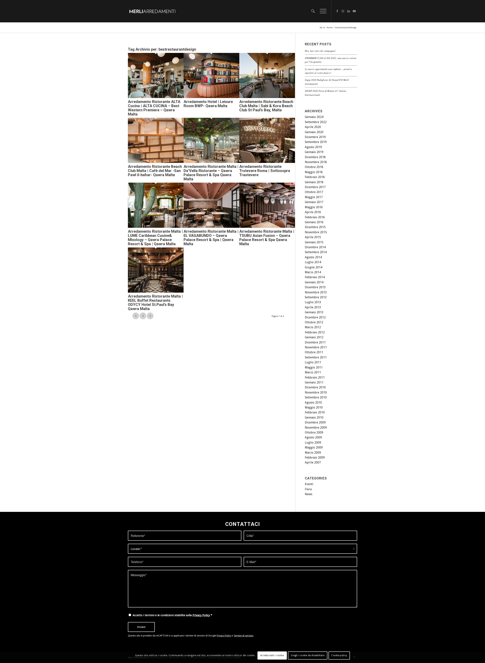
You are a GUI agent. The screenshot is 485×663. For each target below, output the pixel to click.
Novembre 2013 (316, 292)
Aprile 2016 (313, 212)
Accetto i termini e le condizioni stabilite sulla (172, 615)
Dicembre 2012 (315, 317)
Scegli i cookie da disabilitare (308, 655)
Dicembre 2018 (315, 157)
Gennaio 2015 (314, 242)
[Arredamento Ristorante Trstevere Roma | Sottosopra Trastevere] (267, 162)
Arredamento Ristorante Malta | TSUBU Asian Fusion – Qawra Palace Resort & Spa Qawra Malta (266, 237)
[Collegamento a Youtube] (354, 11)
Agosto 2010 (313, 402)
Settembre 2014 (316, 252)
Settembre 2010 (316, 397)
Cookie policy (339, 655)
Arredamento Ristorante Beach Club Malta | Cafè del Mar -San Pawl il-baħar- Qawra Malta (155, 170)
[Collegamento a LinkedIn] (348, 11)
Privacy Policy (201, 615)
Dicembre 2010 (315, 387)
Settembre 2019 (316, 142)
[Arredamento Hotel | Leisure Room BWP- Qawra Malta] (211, 97)
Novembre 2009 (316, 427)
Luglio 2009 (313, 442)
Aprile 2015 (313, 237)
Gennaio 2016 (314, 222)
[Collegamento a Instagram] (343, 11)
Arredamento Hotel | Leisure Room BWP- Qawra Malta (208, 103)
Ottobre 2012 (314, 322)
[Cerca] (313, 11)
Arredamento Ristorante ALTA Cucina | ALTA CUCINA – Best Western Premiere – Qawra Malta (154, 107)
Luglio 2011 (313, 362)
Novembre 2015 (316, 232)
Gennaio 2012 (314, 337)
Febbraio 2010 (315, 412)
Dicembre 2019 (315, 137)
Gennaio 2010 (314, 417)
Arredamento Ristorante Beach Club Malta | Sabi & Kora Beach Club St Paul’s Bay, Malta (266, 105)
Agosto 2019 (313, 147)
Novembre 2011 (316, 347)
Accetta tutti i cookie (272, 655)
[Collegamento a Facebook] (337, 11)
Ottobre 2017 (314, 192)
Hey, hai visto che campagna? (320, 51)
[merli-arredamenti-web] (152, 11)
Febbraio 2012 (315, 332)
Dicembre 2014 (315, 247)
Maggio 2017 (314, 197)
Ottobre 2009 (314, 432)
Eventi (309, 484)
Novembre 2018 (316, 162)
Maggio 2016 (314, 207)
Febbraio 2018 (315, 177)
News (308, 494)
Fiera (308, 489)
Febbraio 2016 (315, 217)
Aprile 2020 (313, 127)
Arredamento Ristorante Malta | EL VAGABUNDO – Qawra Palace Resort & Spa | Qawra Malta (211, 237)
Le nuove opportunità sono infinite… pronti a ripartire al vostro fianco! (328, 71)
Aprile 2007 (313, 462)
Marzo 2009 (313, 452)
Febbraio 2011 (315, 377)
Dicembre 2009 (315, 422)
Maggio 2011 (314, 367)
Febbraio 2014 (315, 277)
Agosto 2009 (313, 437)
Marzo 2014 (313, 272)
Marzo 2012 (313, 327)
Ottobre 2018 (314, 167)
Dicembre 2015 (315, 227)
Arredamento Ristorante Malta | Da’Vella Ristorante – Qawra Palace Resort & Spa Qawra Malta (211, 172)
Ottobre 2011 (314, 352)
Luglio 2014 (313, 262)
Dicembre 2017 (315, 187)
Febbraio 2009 (315, 457)
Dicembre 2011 (315, 342)
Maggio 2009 (314, 447)
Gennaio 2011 (314, 382)
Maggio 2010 (314, 407)
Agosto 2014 (313, 257)
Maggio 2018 (314, 172)
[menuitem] (313, 11)
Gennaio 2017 (314, 202)
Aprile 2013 (313, 307)
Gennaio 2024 (314, 117)
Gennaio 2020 (314, 132)
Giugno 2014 (313, 267)
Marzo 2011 (313, 372)
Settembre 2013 (316, 297)
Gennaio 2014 (314, 282)
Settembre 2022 (316, 122)
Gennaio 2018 (314, 182)
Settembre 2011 (316, 357)
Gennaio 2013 (314, 312)
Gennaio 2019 (314, 152)
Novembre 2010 (316, 392)
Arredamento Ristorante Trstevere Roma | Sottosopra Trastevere (264, 170)
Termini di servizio (243, 635)
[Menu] (321, 11)
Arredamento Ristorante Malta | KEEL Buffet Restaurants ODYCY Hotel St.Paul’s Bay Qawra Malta (155, 302)
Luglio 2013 (313, 302)
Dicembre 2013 (315, 287)
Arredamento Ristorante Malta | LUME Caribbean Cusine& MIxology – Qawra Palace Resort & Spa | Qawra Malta (155, 237)
